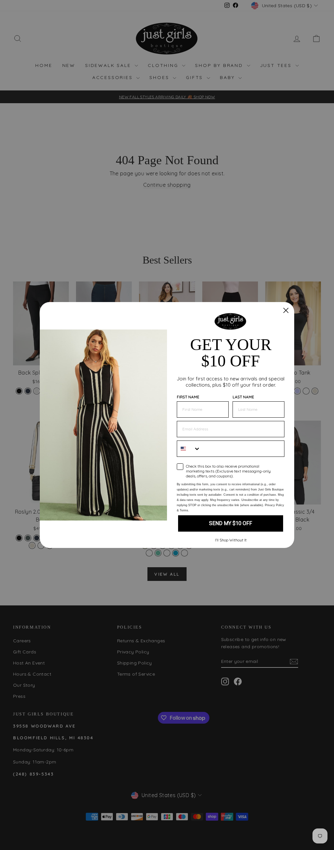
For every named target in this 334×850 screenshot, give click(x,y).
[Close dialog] (286, 310)
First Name (188, 396)
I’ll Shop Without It (231, 539)
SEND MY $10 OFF (230, 523)
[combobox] (189, 449)
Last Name (243, 396)
